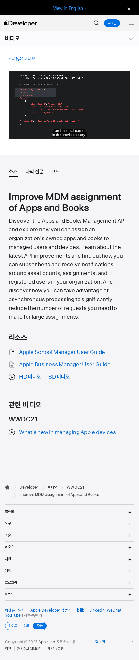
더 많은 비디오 (23, 58)
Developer (28, 487)
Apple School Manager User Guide (62, 352)
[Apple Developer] (20, 23)
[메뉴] (131, 23)
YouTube (13, 615)
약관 (8, 648)
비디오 (12, 38)
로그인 (112, 23)
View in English (68, 8)
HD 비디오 (30, 376)
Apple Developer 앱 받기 (50, 610)
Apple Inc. (47, 642)
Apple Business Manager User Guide (65, 364)
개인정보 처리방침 (29, 648)
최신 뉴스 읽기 (14, 610)
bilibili (82, 610)
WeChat (114, 610)
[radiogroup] (26, 626)
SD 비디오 (59, 376)
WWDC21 (75, 487)
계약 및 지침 (56, 648)
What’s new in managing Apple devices (67, 432)
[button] (96, 23)
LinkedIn (97, 610)
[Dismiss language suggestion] (128, 8)
